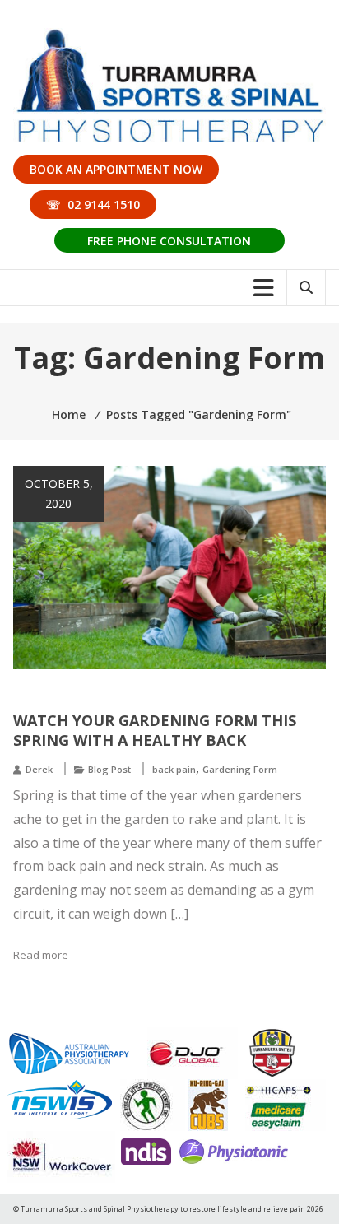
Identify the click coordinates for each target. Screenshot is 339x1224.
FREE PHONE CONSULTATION (169, 241)
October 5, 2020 (59, 493)
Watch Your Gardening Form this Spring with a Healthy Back (154, 730)
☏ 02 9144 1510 (93, 204)
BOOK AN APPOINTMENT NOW (116, 169)
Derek (39, 769)
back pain (174, 769)
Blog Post (109, 769)
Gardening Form (239, 769)
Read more (40, 954)
